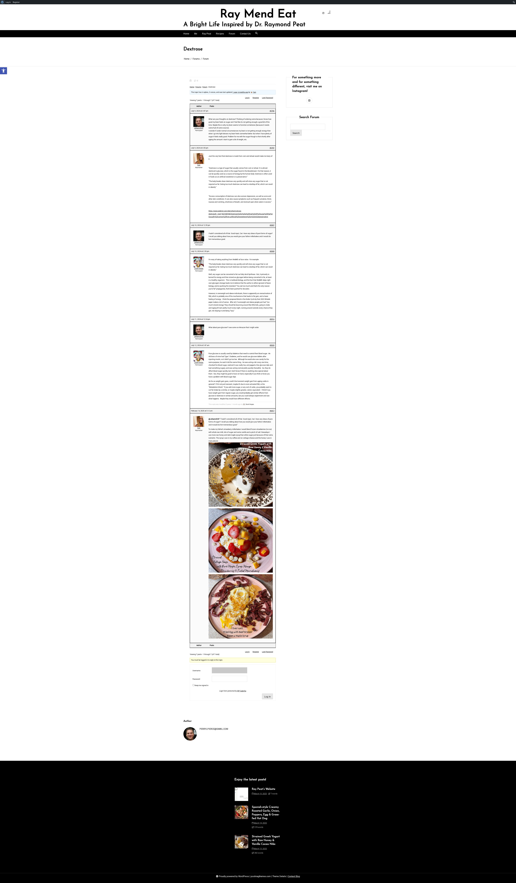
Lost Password (267, 98)
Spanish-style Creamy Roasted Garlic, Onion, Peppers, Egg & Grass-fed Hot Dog (266, 813)
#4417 (272, 411)
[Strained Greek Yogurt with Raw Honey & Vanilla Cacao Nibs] (241, 845)
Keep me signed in (201, 685)
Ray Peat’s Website (263, 789)
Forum (232, 34)
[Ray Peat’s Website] (241, 794)
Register (256, 98)
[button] (3, 70)
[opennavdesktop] (329, 13)
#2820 (272, 345)
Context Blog (294, 876)
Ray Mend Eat (258, 14)
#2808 (272, 251)
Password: (196, 679)
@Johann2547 (214, 419)
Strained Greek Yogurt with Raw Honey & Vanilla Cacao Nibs (266, 840)
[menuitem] (2, 2)
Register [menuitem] (16, 2)
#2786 (272, 111)
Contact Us (245, 34)
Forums (198, 87)
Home (186, 34)
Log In (247, 98)
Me (195, 34)
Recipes (220, 34)
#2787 (272, 148)
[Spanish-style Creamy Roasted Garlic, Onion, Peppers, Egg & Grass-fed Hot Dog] (241, 818)
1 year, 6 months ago (240, 92)
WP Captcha (241, 691)
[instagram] (323, 13)
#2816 (272, 319)
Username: (197, 671)
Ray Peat (206, 34)
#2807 (272, 225)
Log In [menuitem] (8, 2)
